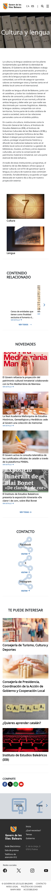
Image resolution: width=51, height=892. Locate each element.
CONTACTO (41, 883)
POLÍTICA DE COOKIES (31, 886)
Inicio (28, 826)
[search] (42, 6)
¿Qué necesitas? (33, 830)
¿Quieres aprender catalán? (22, 723)
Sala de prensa (12, 850)
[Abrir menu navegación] (48, 6)
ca (27, 6)
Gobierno (30, 838)
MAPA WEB (15, 889)
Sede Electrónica (12, 846)
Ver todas (24, 512)
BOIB (19, 805)
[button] (44, 305)
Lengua (11, 253)
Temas (29, 834)
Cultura (11, 220)
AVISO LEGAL (12, 886)
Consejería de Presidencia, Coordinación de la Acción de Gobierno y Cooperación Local (24, 686)
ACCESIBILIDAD (31, 889)
